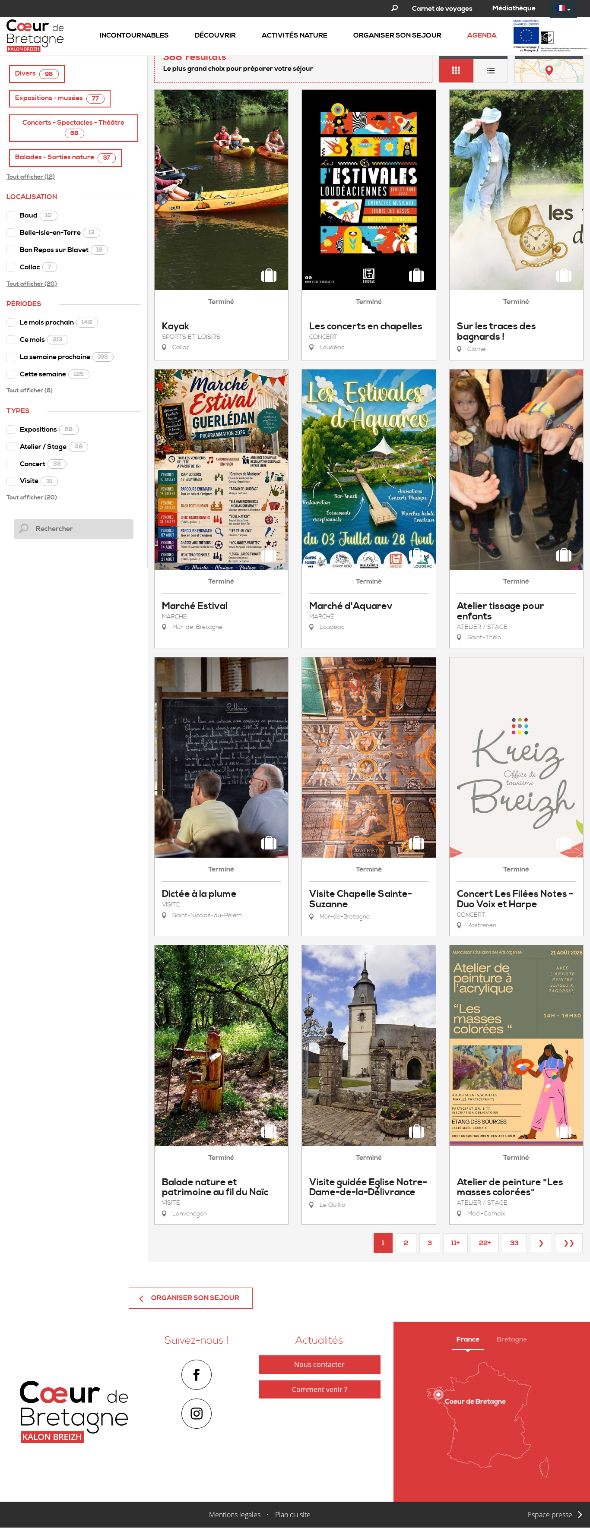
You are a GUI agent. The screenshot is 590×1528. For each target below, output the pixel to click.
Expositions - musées (57, 98)
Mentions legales (234, 1514)
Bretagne (512, 1339)
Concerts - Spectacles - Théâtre (73, 127)
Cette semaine (52, 374)
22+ (485, 1243)
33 (514, 1243)
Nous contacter (319, 1364)
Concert (40, 464)
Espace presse (550, 1514)
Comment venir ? (319, 1389)
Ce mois (41, 339)
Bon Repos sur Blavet (61, 250)
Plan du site (293, 1514)
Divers (34, 73)
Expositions (46, 429)
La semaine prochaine (64, 357)
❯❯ (568, 1243)
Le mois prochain (56, 322)
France (468, 1339)
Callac (35, 267)
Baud (36, 215)
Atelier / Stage (51, 446)
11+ (455, 1243)
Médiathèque (514, 8)
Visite (36, 481)
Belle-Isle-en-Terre (57, 232)
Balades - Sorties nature (62, 157)
